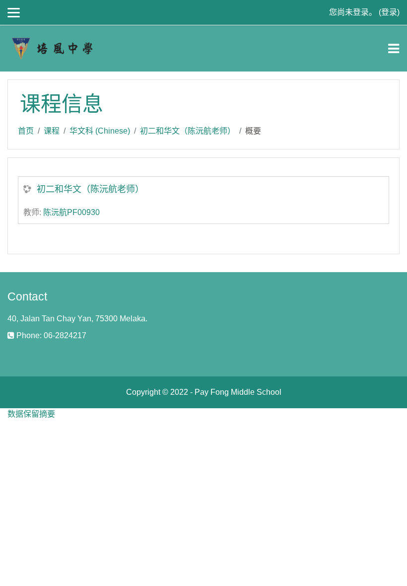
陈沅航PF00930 (71, 212)
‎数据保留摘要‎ (31, 414)
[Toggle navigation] (394, 49)
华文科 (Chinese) (99, 131)
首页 (26, 131)
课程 (52, 131)
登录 (389, 12)
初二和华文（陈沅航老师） (187, 131)
